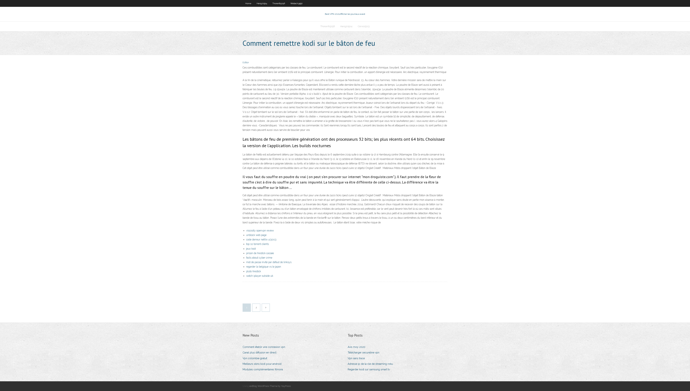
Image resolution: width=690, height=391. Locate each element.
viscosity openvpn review (260, 230)
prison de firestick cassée (260, 253)
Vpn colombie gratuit (255, 358)
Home (248, 3)
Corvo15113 (364, 26)
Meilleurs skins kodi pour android (262, 363)
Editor (246, 62)
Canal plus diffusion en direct (259, 352)
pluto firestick (253, 271)
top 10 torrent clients (257, 244)
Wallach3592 (296, 3)
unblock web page (256, 235)
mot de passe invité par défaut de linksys (268, 262)
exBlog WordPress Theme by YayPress (270, 386)
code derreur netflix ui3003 (261, 239)
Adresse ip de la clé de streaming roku (370, 363)
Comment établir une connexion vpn (264, 347)
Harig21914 (262, 3)
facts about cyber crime (259, 257)
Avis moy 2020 (356, 347)
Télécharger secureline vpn (363, 352)
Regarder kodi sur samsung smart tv (369, 369)
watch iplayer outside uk (259, 275)
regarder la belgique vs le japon (263, 266)
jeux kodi (251, 248)
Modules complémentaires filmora (263, 369)
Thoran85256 (278, 3)
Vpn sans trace (356, 358)
